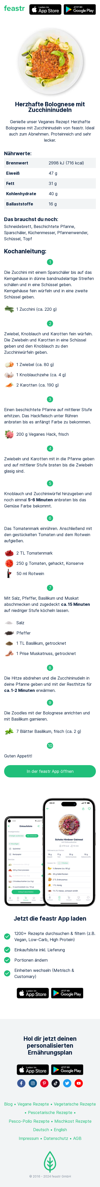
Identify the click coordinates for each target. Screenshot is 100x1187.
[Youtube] (79, 1083)
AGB (77, 1138)
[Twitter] (67, 1083)
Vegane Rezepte (33, 1104)
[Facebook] (21, 1083)
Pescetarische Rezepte (50, 1112)
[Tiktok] (56, 1083)
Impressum (29, 1138)
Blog (8, 1104)
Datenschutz (56, 1138)
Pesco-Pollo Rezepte (29, 1121)
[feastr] (14, 9)
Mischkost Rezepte (73, 1121)
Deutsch (41, 1129)
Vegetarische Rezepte (75, 1104)
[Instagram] (33, 1083)
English (60, 1129)
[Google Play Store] (80, 9)
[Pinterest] (44, 1083)
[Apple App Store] (45, 9)
